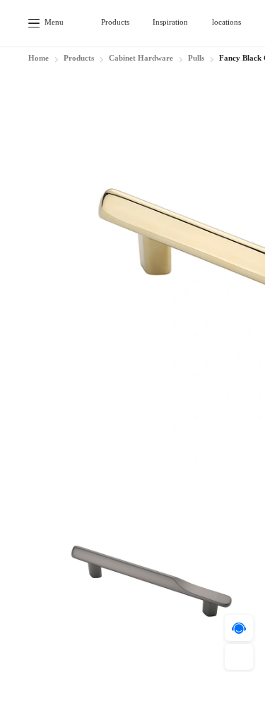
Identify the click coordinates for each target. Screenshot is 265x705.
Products (115, 22)
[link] (38, 60)
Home (38, 58)
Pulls (196, 58)
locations (226, 22)
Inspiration (170, 22)
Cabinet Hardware (141, 58)
